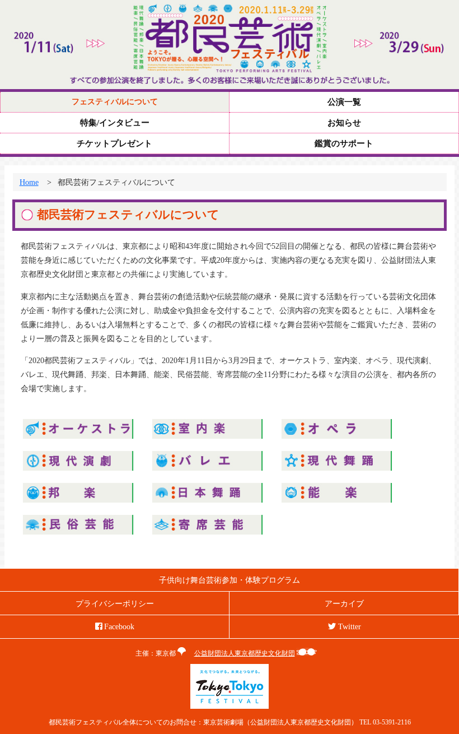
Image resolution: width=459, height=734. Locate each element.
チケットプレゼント (114, 143)
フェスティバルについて (115, 101)
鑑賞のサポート (344, 143)
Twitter (348, 626)
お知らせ (344, 122)
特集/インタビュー (114, 122)
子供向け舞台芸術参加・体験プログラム (229, 579)
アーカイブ (344, 603)
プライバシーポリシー (115, 603)
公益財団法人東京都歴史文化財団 (244, 653)
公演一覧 (344, 101)
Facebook (118, 626)
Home (29, 182)
